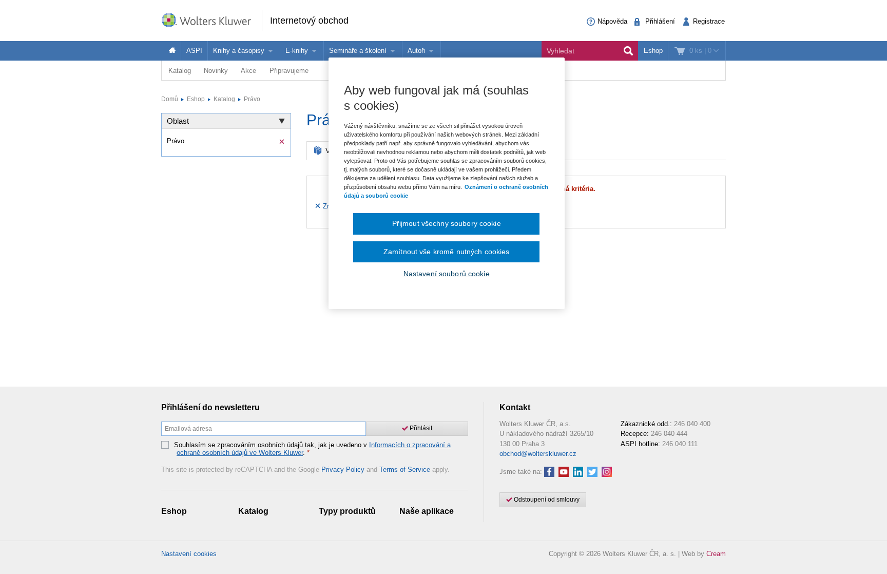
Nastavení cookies (189, 554)
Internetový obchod (309, 20)
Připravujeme (288, 70)
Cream (716, 554)
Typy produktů (347, 511)
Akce (248, 70)
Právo (252, 99)
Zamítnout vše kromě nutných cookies (446, 251)
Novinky (216, 70)
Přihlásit (420, 428)
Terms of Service (404, 469)
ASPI (194, 50)
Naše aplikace (426, 511)
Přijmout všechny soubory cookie (446, 223)
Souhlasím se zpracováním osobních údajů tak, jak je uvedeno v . (312, 449)
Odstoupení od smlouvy (546, 499)
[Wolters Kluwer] (211, 20)
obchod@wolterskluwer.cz (537, 453)
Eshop (653, 50)
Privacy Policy (342, 469)
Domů (169, 99)
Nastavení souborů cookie (446, 274)
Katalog (179, 70)
